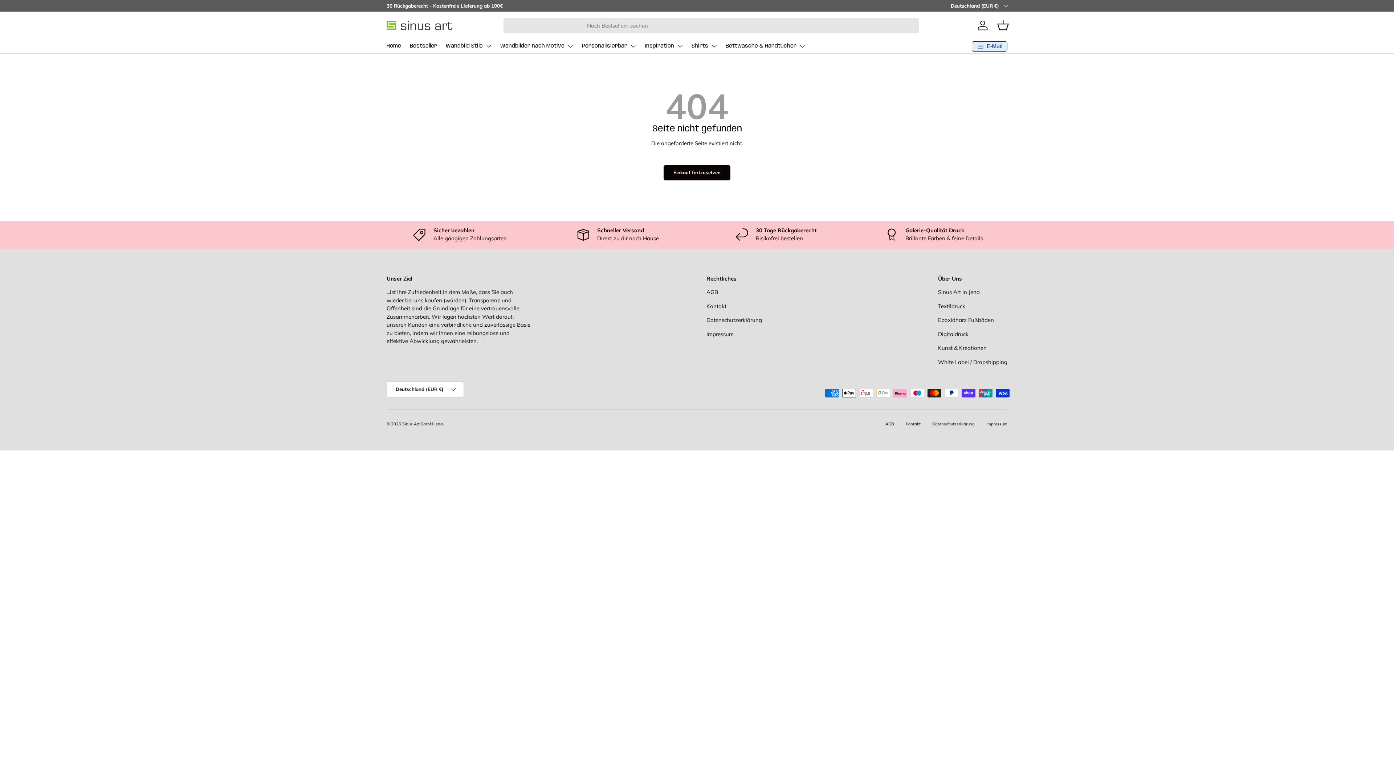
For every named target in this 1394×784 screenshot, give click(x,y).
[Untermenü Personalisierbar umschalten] (633, 46)
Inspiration (659, 46)
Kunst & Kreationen (962, 347)
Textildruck (951, 306)
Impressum (720, 334)
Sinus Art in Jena (959, 292)
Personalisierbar (604, 46)
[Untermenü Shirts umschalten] (714, 46)
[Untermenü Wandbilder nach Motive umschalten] (570, 46)
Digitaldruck (953, 334)
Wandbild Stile (464, 46)
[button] (1003, 25)
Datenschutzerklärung (734, 320)
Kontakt (716, 306)
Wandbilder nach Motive (532, 46)
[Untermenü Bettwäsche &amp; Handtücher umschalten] (802, 46)
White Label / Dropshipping (972, 362)
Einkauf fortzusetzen (697, 172)
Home (394, 46)
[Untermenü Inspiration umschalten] (680, 46)
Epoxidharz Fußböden (966, 320)
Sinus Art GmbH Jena (422, 423)
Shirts (700, 46)
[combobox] (711, 25)
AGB (712, 292)
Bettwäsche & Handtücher (761, 46)
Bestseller (423, 46)
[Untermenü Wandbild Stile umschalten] (488, 46)
